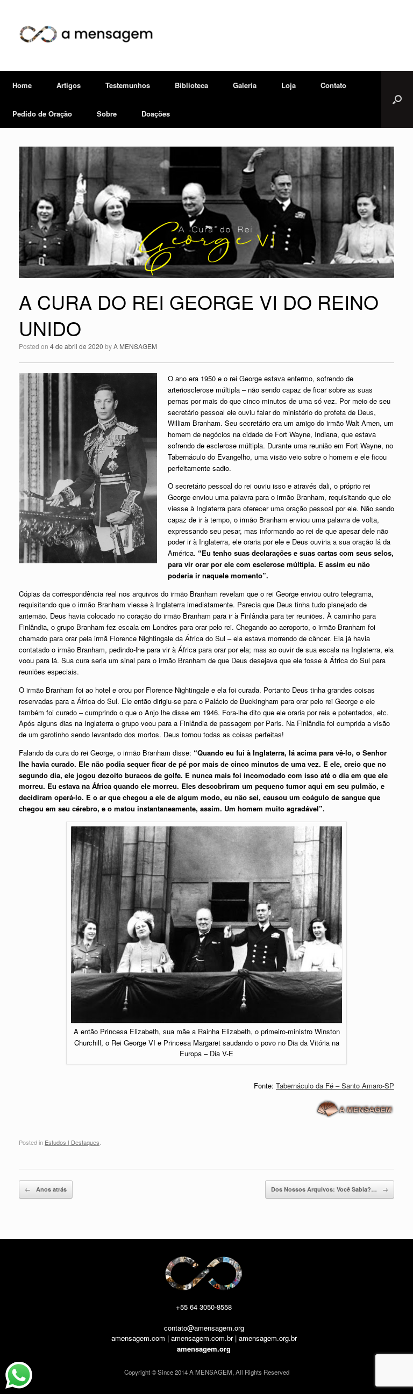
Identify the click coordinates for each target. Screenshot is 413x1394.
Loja (288, 85)
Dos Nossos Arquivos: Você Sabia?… (329, 1189)
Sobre (107, 113)
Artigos (68, 85)
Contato (333, 85)
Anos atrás (46, 1189)
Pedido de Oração (42, 113)
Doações (155, 113)
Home (22, 85)
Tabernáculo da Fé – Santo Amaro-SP (335, 1085)
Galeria (245, 85)
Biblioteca (191, 85)
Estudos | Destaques (72, 1142)
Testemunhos (127, 85)
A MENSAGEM (135, 346)
